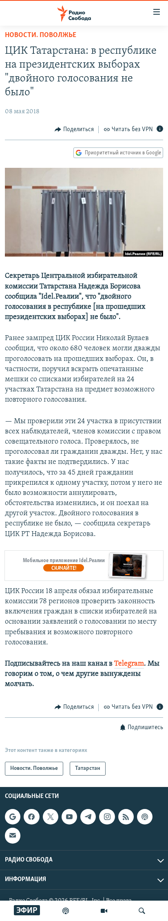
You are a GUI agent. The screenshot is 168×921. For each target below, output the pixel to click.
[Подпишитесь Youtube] (69, 816)
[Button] (74, 129)
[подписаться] (12, 835)
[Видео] (104, 911)
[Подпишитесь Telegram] (88, 816)
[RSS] (126, 816)
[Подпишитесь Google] (12, 816)
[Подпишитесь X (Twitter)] (50, 816)
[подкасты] (65, 911)
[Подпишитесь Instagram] (107, 816)
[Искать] (142, 911)
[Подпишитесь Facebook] (31, 816)
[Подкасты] (145, 816)
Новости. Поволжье (40, 35)
